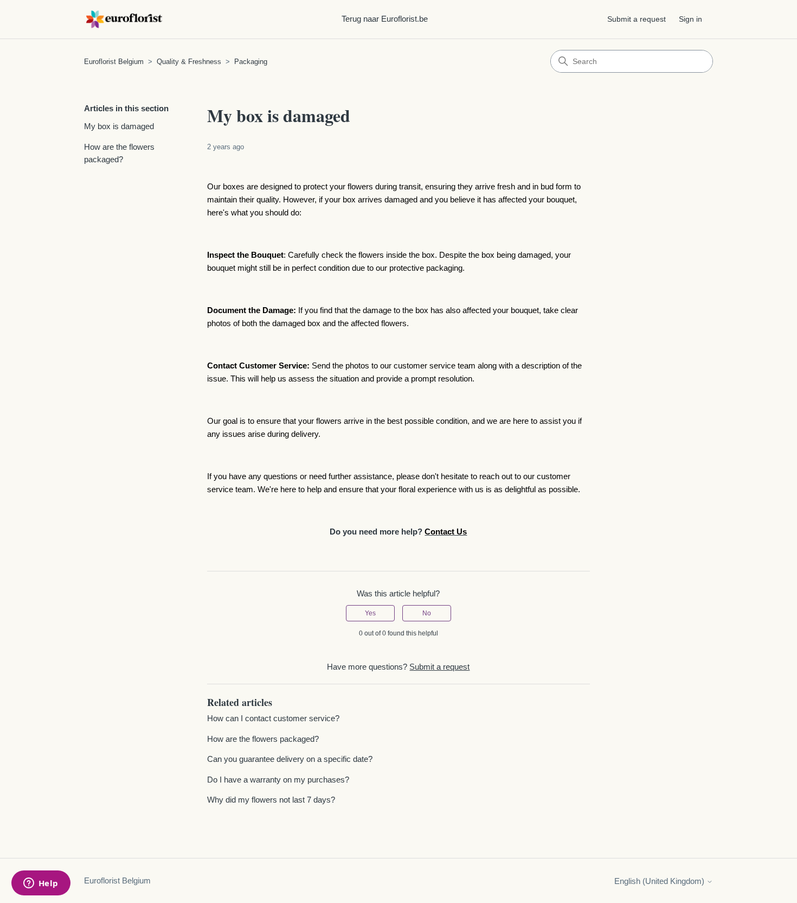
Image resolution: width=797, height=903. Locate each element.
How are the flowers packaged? (119, 153)
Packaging (250, 62)
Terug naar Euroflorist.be (385, 18)
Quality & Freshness (189, 62)
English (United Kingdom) (660, 881)
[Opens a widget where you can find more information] (40, 884)
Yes (370, 613)
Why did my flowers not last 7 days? (271, 799)
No (426, 613)
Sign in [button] (690, 19)
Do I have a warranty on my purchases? (278, 779)
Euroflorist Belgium (115, 62)
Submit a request (636, 19)
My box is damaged (119, 126)
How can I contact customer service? (273, 718)
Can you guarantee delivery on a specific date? (289, 759)
